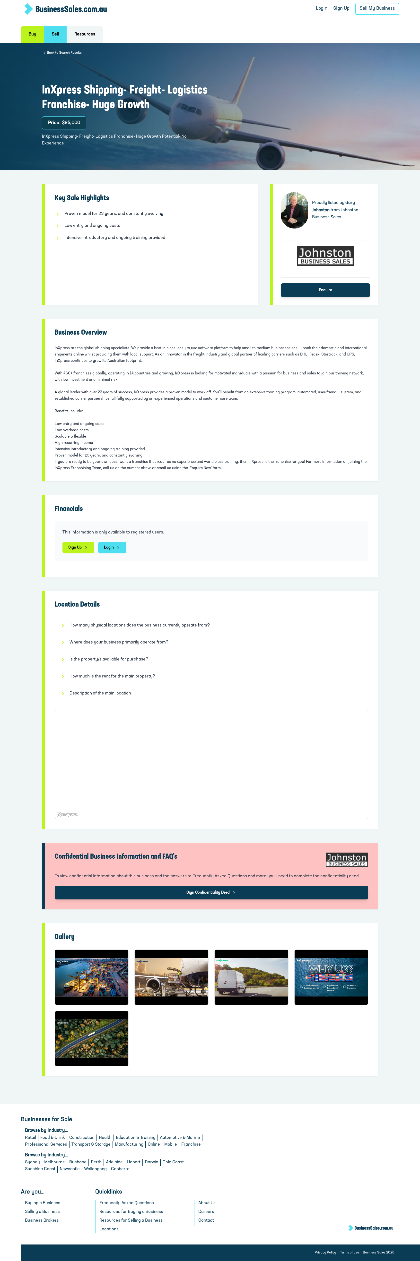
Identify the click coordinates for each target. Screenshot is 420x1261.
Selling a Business (42, 1212)
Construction (82, 1138)
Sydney (32, 1162)
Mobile (170, 1145)
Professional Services (46, 1145)
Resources (84, 34)
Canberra (120, 1169)
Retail (30, 1138)
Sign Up (341, 8)
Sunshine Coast (40, 1169)
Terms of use (349, 1252)
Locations (109, 1229)
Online (154, 1145)
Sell (55, 34)
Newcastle (70, 1169)
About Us (207, 1203)
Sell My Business (377, 8)
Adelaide (114, 1162)
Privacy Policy (325, 1252)
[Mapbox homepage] (67, 814)
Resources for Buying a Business (131, 1212)
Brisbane (78, 1162)
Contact (206, 1221)
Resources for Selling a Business (131, 1221)
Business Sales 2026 (378, 1252)
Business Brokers (42, 1221)
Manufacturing (129, 1145)
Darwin (151, 1162)
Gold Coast (173, 1162)
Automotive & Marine (180, 1138)
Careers (206, 1212)
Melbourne (54, 1162)
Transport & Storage (91, 1145)
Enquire (325, 290)
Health (105, 1138)
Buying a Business (42, 1203)
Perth (96, 1162)
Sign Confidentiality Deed (208, 893)
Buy (32, 34)
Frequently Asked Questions (126, 1203)
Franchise (191, 1145)
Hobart (133, 1162)
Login (321, 8)
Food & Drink (52, 1138)
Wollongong (95, 1169)
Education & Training (136, 1138)
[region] (211, 764)
